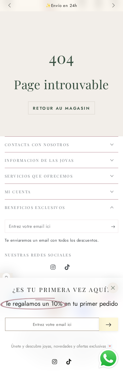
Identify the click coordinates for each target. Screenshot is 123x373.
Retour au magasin (61, 108)
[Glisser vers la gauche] (10, 5)
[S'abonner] (114, 226)
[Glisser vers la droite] (113, 5)
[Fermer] (113, 288)
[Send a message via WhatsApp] (108, 358)
